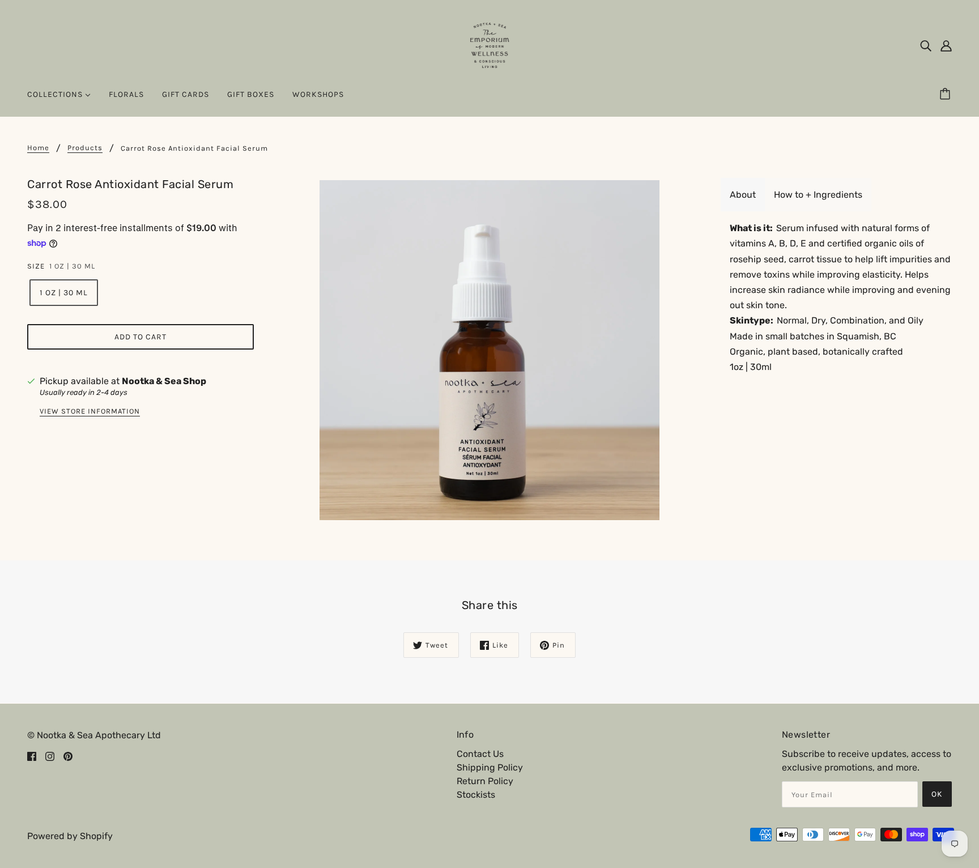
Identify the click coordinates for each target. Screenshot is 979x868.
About (743, 194)
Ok (937, 794)
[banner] (489, 44)
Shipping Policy (490, 767)
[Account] (946, 45)
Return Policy (485, 781)
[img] (926, 45)
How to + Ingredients (818, 194)
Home (38, 148)
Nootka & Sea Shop (164, 381)
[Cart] (947, 94)
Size (36, 266)
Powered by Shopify (70, 836)
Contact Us (480, 753)
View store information (90, 411)
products (85, 148)
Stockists (476, 794)
